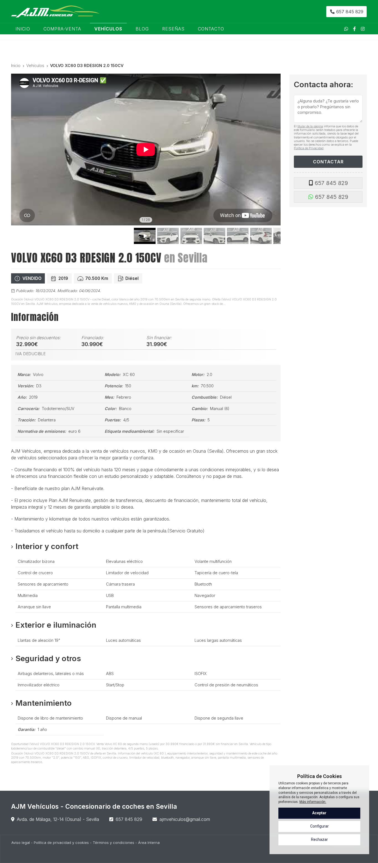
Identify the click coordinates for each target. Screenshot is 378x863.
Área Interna (149, 843)
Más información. (312, 802)
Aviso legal (20, 843)
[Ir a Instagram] (363, 29)
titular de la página (310, 126)
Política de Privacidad (308, 148)
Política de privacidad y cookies (61, 843)
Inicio (15, 65)
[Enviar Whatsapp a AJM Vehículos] (346, 29)
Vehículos (35, 65)
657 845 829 (331, 183)
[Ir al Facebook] (354, 29)
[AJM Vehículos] (55, 11)
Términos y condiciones (113, 843)
